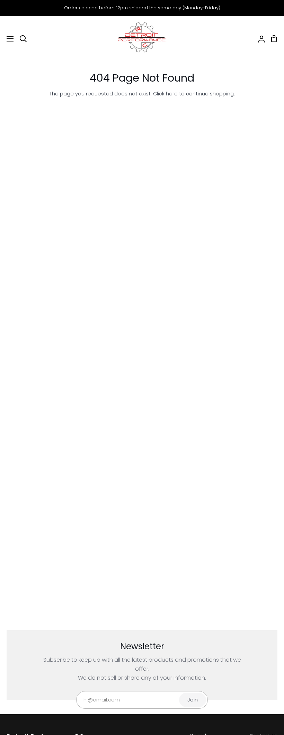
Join (192, 699)
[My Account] (258, 38)
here (172, 93)
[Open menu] (7, 39)
